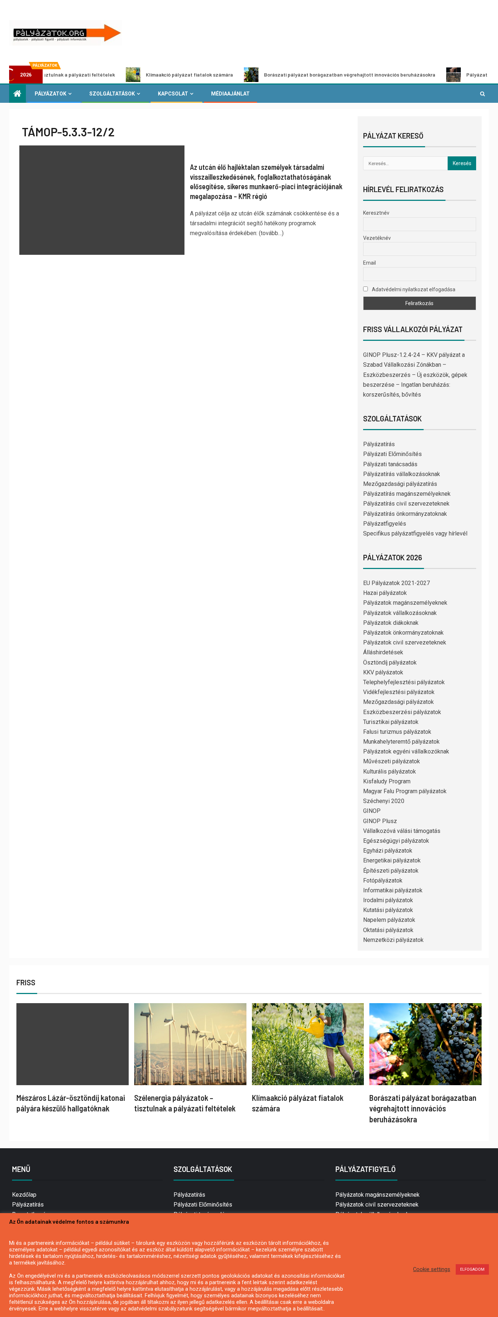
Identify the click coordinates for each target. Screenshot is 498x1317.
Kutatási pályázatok (388, 910)
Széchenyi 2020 (383, 801)
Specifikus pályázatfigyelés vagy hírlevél (415, 533)
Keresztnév (376, 213)
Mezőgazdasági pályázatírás (400, 483)
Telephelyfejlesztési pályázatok (404, 682)
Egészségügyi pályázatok (396, 840)
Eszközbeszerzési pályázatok (402, 712)
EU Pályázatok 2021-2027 (396, 583)
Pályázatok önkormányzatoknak (403, 632)
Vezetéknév (377, 238)
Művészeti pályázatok (391, 761)
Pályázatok (50, 94)
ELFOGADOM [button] (472, 1269)
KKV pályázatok (383, 672)
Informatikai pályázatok (393, 890)
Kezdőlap (24, 1194)
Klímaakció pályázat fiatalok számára (153, 74)
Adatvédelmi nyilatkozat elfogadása (413, 289)
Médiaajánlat (230, 94)
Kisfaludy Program (387, 781)
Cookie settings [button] (431, 1269)
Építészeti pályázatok (391, 870)
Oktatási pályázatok (388, 930)
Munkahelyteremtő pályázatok (401, 741)
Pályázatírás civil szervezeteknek (406, 503)
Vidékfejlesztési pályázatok (399, 692)
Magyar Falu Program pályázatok (405, 791)
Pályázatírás (379, 444)
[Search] (482, 94)
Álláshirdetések (383, 652)
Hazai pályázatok (385, 592)
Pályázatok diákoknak (391, 622)
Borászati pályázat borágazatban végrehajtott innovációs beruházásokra (313, 74)
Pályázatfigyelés (384, 523)
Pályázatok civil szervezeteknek (404, 642)
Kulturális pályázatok (389, 771)
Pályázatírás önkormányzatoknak (405, 513)
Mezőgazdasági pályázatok (398, 701)
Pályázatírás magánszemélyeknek (407, 493)
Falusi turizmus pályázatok (397, 731)
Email (369, 263)
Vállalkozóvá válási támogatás (401, 830)
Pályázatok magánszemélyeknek (405, 602)
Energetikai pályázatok (392, 860)
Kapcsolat (173, 94)
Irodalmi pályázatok (388, 900)
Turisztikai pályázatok (391, 721)
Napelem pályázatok (389, 919)
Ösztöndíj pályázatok (390, 662)
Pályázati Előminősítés (392, 454)
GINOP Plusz (380, 821)
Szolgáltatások (112, 94)
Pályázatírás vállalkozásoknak (401, 474)
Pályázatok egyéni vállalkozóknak (406, 751)
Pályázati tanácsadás (390, 464)
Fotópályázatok (382, 880)
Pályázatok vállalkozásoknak (400, 612)
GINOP (372, 810)
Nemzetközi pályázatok (393, 939)
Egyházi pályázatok (387, 850)
